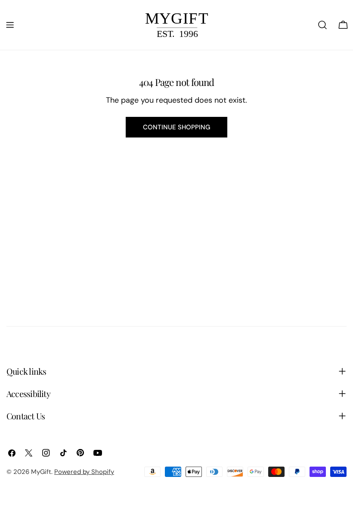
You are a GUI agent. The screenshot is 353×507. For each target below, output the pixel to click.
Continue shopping (176, 127)
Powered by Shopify (84, 471)
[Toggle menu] (10, 25)
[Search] (322, 25)
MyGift (41, 471)
